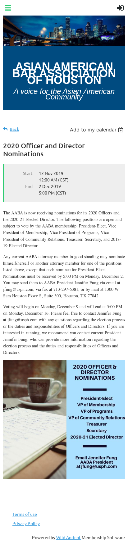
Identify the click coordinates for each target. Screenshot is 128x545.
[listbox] (97, 129)
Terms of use (24, 514)
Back (14, 129)
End (29, 186)
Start (28, 173)
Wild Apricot (68, 537)
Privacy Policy (26, 523)
